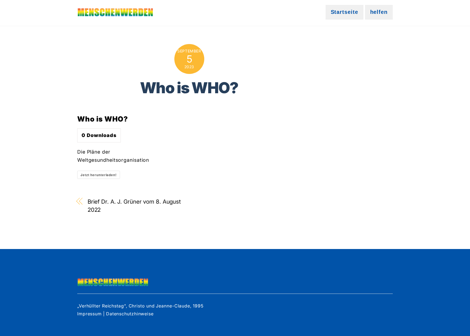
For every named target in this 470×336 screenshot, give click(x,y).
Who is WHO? (189, 88)
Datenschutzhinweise (130, 313)
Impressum (90, 313)
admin (189, 106)
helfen (379, 12)
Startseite (344, 12)
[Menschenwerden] (115, 13)
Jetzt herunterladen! (99, 174)
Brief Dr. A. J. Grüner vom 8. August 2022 (134, 205)
